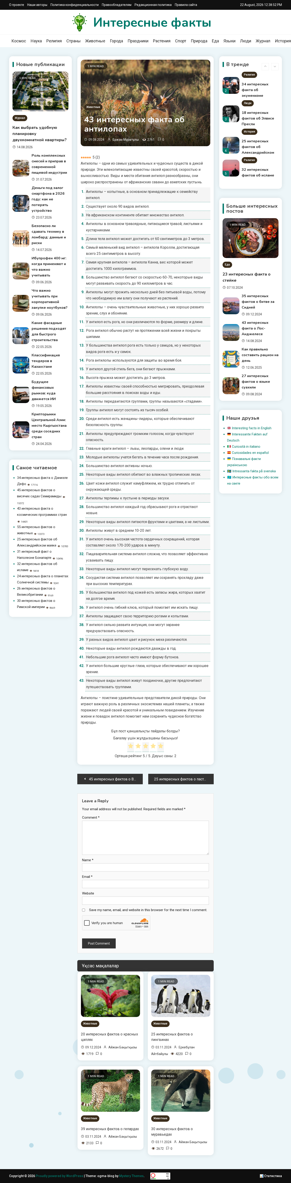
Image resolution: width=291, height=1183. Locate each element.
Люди (245, 40)
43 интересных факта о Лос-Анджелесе (255, 328)
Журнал (263, 40)
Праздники (138, 40)
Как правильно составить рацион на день (260, 355)
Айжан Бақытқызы (122, 1047)
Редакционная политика (153, 5)
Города (116, 40)
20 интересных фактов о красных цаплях (109, 1037)
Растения (162, 40)
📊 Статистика (271, 1176)
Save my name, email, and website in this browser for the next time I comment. (148, 910)
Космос (18, 40)
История (249, 103)
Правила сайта (186, 5)
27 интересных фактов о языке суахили (256, 381)
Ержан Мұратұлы (126, 139)
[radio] (130, 747)
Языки (229, 40)
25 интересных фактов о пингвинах (172, 1037)
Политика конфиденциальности (74, 5)
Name (87, 860)
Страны (73, 40)
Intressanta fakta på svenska (254, 471)
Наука (36, 40)
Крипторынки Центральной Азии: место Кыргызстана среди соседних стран (49, 425)
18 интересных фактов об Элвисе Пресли (258, 90)
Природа (199, 40)
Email (87, 877)
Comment (91, 817)
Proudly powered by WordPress (60, 1176)
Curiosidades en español (250, 453)
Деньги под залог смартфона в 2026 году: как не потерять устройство (48, 199)
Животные (95, 40)
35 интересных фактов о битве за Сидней (258, 302)
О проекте (16, 5)
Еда (215, 40)
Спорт (180, 40)
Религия (54, 40)
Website (88, 893)
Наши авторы (37, 5)
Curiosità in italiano (246, 447)
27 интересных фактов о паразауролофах (257, 175)
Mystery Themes (131, 1176)
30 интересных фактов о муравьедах (172, 1132)
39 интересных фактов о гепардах (110, 1129)
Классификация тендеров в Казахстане (46, 361)
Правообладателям (116, 5)
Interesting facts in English (251, 428)
